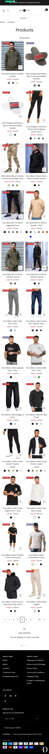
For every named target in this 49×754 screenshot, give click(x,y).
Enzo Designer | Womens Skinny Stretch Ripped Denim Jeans (36, 129)
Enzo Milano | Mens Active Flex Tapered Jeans (36, 322)
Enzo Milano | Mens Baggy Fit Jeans (12, 416)
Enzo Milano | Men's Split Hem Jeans (12, 322)
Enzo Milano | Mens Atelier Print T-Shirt (36, 369)
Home (2, 22)
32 (39, 619)
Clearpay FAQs (32, 676)
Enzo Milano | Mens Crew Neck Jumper (36, 509)
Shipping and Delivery (35, 660)
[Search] (8, 10)
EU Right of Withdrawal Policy (36, 681)
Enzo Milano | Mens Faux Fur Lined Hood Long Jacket (12, 603)
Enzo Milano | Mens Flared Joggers (36, 603)
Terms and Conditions (35, 672)
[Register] (36, 718)
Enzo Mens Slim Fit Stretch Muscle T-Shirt (36, 224)
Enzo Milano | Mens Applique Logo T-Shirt (13, 369)
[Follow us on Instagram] (10, 695)
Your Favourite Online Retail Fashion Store (27, 734)
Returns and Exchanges (36, 664)
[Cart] (45, 10)
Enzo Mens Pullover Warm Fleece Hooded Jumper (36, 177)
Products (11, 22)
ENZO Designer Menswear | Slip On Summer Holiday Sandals (36, 76)
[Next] (44, 619)
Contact (6, 668)
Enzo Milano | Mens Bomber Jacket (36, 416)
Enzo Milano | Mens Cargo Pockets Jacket (36, 462)
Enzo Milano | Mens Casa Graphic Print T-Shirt (12, 509)
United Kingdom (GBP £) (12, 728)
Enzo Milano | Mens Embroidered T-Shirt (36, 556)
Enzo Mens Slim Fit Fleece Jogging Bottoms (13, 224)
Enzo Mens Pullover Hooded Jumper (12, 75)
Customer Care (9, 672)
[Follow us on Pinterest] (15, 695)
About (5, 664)
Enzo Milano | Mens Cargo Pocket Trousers (13, 462)
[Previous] (5, 619)
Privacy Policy (32, 668)
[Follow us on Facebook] (5, 695)
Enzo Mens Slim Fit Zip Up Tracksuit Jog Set (12, 275)
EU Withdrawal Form (10, 676)
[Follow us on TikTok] (5, 701)
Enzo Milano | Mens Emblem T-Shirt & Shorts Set (13, 556)
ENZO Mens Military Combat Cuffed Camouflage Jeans (13, 177)
